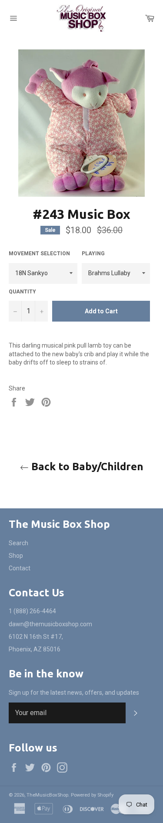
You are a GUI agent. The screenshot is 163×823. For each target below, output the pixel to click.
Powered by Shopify (92, 795)
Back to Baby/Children (86, 466)
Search (18, 543)
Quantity (22, 292)
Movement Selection (39, 253)
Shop (16, 555)
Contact (19, 568)
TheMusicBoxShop (47, 795)
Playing (93, 253)
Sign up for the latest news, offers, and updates (74, 692)
